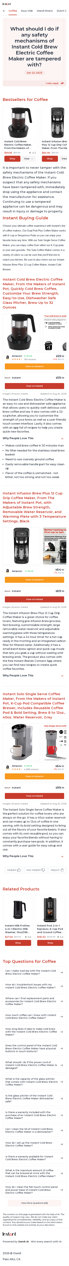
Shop (12, 158)
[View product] (20, 134)
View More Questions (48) (34, 1203)
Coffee (13, 10)
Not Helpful (33, 870)
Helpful (11, 870)
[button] (62, 83)
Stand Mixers (45, 10)
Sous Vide (27, 10)
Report (55, 870)
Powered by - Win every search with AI (32, 1241)
